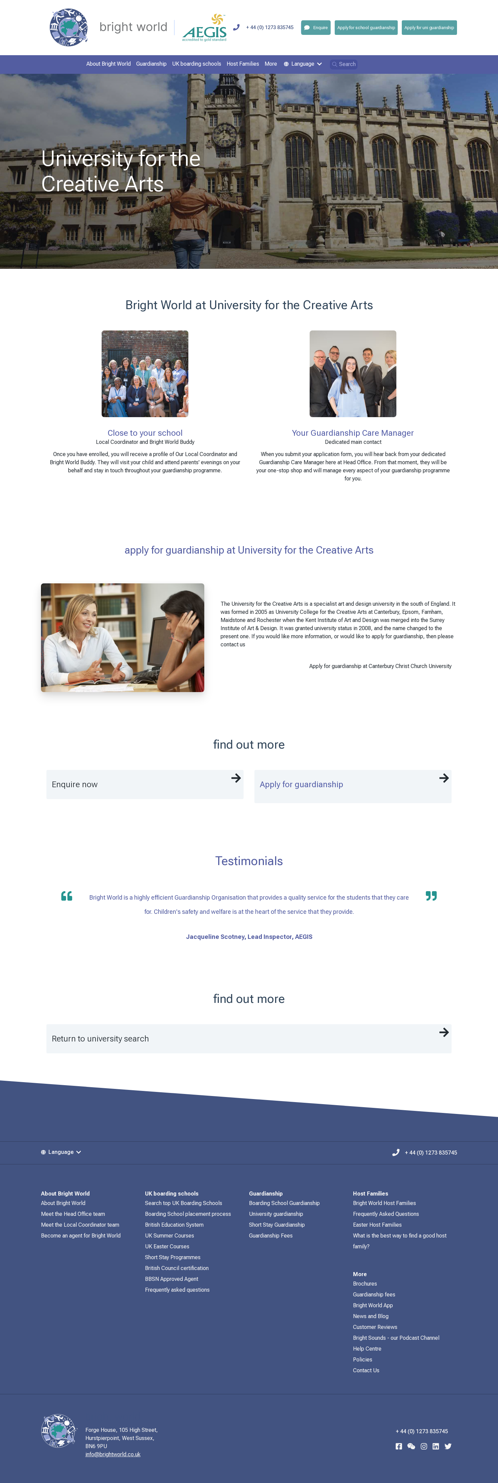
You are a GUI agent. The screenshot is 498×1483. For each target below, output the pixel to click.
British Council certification (177, 1268)
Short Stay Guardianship (277, 1225)
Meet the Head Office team (73, 1214)
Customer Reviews (375, 1327)
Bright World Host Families (384, 1203)
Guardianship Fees (271, 1235)
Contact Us (366, 1370)
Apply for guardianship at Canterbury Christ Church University (380, 666)
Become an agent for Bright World (81, 1235)
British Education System (174, 1225)
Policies (362, 1359)
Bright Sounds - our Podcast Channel (396, 1338)
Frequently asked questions (177, 1290)
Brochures (365, 1284)
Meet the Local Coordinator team (80, 1225)
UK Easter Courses (167, 1246)
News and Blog (371, 1316)
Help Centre (367, 1349)
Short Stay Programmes (173, 1257)
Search (347, 64)
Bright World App (373, 1305)
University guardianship (276, 1214)
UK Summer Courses (169, 1235)
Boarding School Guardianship (284, 1203)
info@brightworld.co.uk (113, 1454)
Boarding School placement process (188, 1214)
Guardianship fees (374, 1294)
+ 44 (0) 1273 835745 (269, 27)
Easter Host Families (377, 1225)
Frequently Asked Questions (386, 1214)
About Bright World (63, 1203)
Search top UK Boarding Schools (183, 1203)
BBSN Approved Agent (171, 1279)
